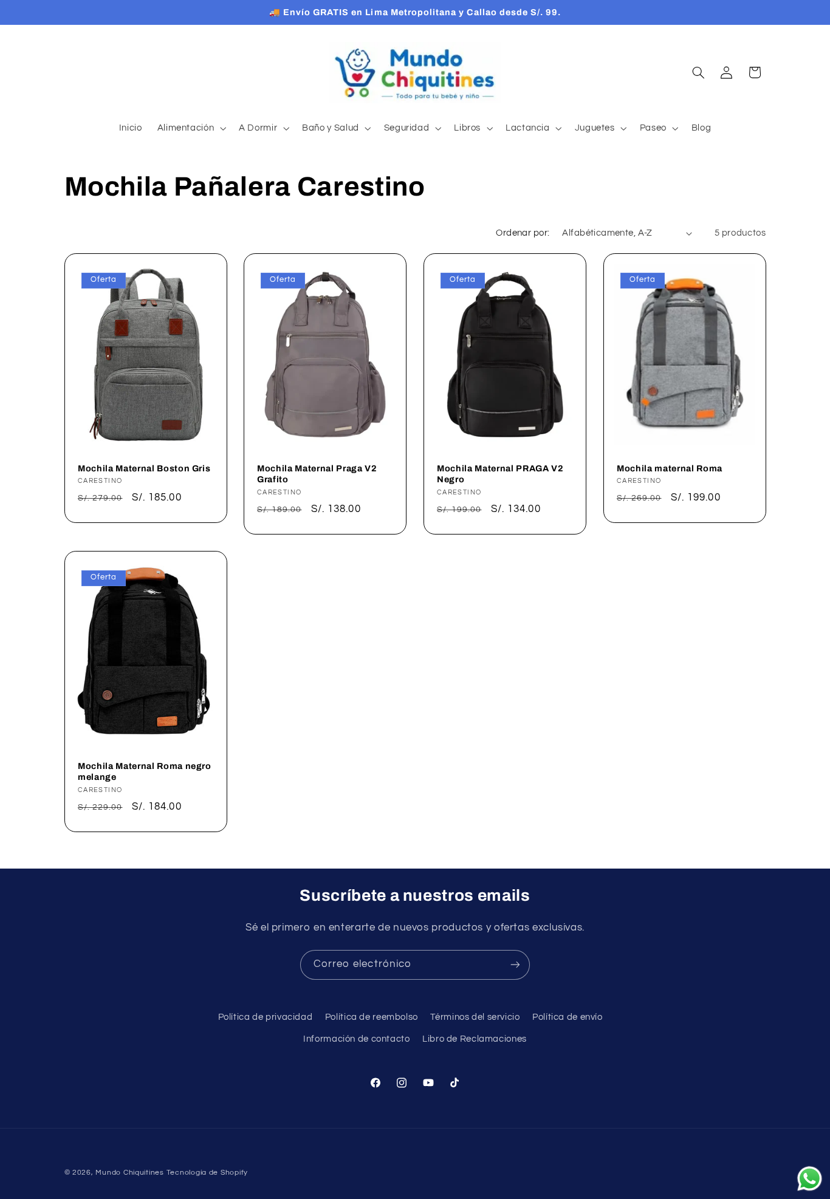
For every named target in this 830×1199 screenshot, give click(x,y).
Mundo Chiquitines (129, 1172)
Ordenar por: (522, 232)
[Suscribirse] (515, 965)
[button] (190, 128)
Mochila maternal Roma (669, 468)
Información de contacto (356, 1039)
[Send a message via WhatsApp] (809, 1178)
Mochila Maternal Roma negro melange (144, 771)
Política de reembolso (371, 1017)
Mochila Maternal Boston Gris (144, 468)
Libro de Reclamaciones (474, 1039)
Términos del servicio (475, 1017)
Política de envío (567, 1017)
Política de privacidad (265, 1017)
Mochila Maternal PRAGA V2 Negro (500, 473)
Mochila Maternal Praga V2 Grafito (317, 473)
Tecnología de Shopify (207, 1172)
